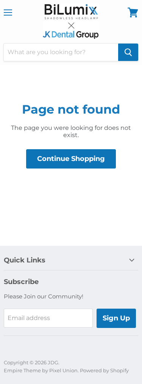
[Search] (128, 52)
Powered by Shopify (104, 370)
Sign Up (116, 318)
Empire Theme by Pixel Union (41, 370)
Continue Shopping (71, 159)
